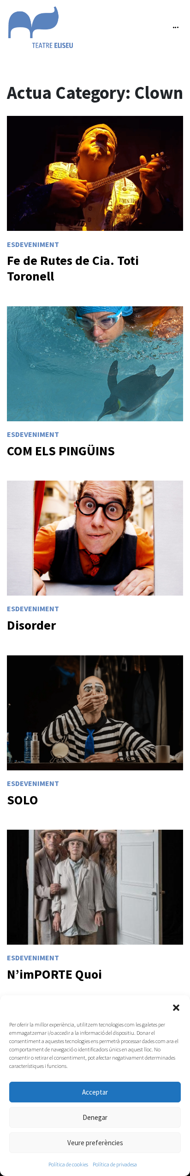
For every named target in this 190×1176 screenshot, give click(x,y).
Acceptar (95, 1092)
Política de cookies (68, 1164)
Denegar (95, 1117)
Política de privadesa (115, 1164)
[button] (176, 1006)
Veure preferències (95, 1142)
